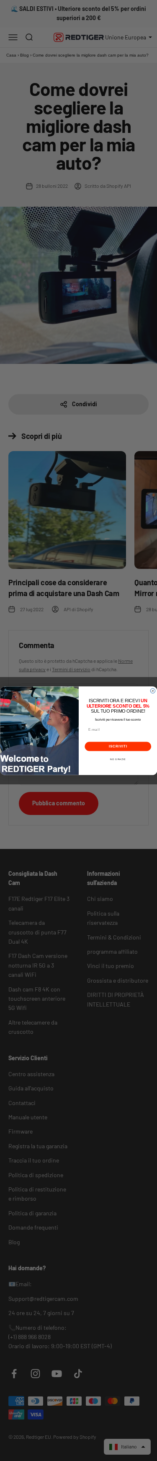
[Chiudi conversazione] (152, 690)
